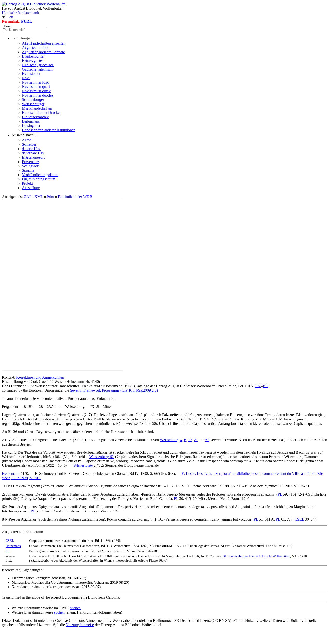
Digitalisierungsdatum (38, 179)
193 (265, 386)
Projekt (27, 183)
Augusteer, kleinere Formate (43, 52)
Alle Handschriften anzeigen (43, 43)
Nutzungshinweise (80, 625)
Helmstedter (31, 74)
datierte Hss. (31, 149)
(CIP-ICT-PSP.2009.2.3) (139, 390)
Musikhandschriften (37, 108)
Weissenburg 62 (101, 457)
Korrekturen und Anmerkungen (40, 377)
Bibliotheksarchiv (35, 117)
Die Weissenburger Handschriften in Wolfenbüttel (256, 556)
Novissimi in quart (36, 87)
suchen (75, 608)
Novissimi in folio (35, 82)
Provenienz (30, 162)
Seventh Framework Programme (94, 390)
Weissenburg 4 (171, 440)
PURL (26, 21)
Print (50, 197)
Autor (26, 140)
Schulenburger (33, 100)
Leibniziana (31, 121)
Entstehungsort (33, 157)
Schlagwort (30, 166)
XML (38, 197)
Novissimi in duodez (37, 95)
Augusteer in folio (35, 48)
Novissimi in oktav (36, 91)
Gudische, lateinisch (37, 69)
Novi (26, 78)
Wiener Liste (83, 465)
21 (196, 440)
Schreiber (29, 144)
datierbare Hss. (33, 153)
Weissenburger (33, 104)
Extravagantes (32, 61)
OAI (27, 197)
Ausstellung (31, 188)
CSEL (299, 519)
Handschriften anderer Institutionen (48, 130)
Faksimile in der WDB (75, 197)
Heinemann (11, 474)
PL (280, 494)
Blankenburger (33, 56)
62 (207, 440)
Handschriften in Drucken (41, 113)
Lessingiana (31, 126)
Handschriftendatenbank (20, 13)
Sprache (28, 170)
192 (258, 386)
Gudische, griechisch (38, 65)
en (11, 17)
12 (190, 440)
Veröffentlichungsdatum (40, 175)
